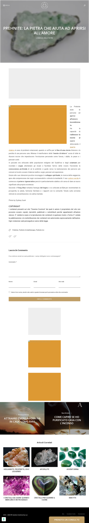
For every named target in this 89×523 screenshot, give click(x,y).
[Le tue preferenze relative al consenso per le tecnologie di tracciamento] (4, 519)
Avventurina (73, 469)
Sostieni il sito (71, 514)
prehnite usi (40, 230)
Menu (7, 5)
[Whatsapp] (3, 272)
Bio (63, 514)
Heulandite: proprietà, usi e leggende (16, 470)
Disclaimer (81, 514)
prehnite (15, 230)
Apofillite (44, 469)
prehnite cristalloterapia (27, 230)
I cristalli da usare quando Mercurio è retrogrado (16, 499)
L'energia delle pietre (44, 38)
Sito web (61, 281)
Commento (13, 262)
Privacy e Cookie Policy (77, 516)
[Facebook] (3, 256)
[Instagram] (3, 266)
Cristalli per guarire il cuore (44, 499)
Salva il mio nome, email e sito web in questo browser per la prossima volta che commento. (39, 292)
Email (35, 281)
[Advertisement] (44, 83)
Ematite (72, 498)
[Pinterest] (3, 261)
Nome (10, 281)
